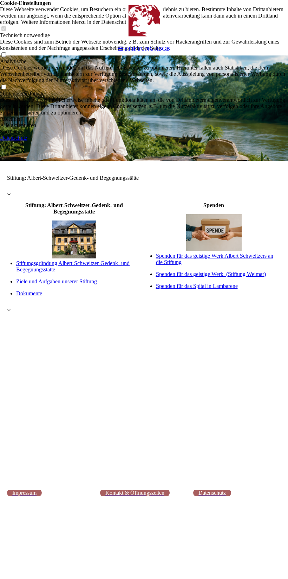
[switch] (3, 87)
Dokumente (29, 293)
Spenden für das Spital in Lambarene (197, 286)
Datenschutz (13, 138)
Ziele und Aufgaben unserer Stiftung (56, 281)
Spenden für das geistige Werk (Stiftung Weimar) (211, 274)
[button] (144, 119)
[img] (144, 21)
